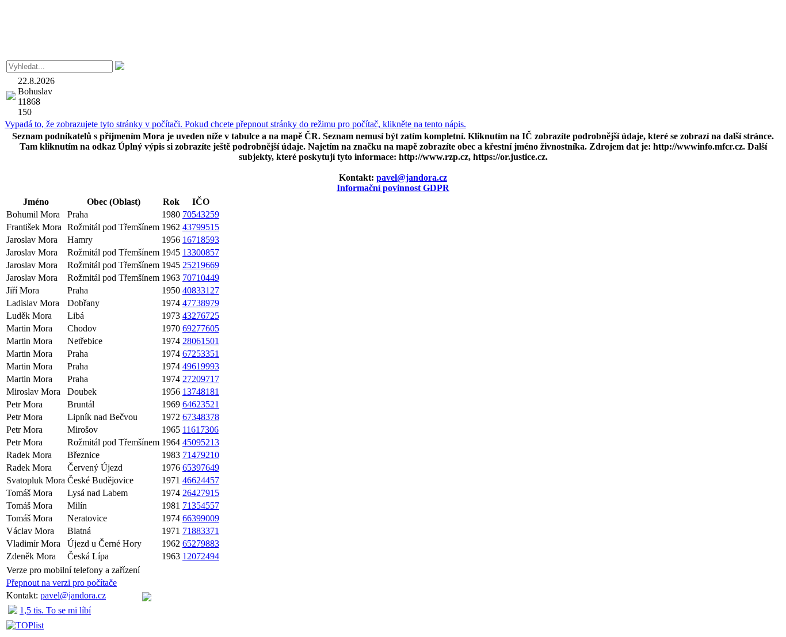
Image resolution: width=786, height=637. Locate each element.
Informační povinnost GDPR (393, 188)
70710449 (200, 278)
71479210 (200, 455)
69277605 (200, 328)
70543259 (200, 214)
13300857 (200, 252)
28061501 (200, 341)
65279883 (200, 543)
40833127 (200, 290)
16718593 (200, 240)
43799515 (200, 227)
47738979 (200, 303)
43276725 (200, 316)
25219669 (200, 265)
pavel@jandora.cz (411, 177)
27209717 (200, 379)
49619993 (200, 366)
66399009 (200, 518)
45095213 (200, 442)
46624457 (200, 480)
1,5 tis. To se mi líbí (55, 610)
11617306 (200, 429)
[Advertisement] (393, 30)
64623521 (200, 404)
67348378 (200, 417)
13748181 (200, 391)
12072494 (200, 556)
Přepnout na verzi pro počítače (61, 583)
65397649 (200, 467)
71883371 (200, 531)
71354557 (200, 505)
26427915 (200, 493)
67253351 (200, 353)
